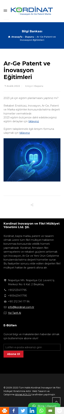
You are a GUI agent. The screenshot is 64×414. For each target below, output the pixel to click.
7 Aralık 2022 (12, 86)
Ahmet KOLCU (23, 394)
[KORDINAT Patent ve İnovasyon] (32, 11)
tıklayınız (33, 121)
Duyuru (38, 86)
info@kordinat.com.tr (21, 307)
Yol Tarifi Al (14, 313)
